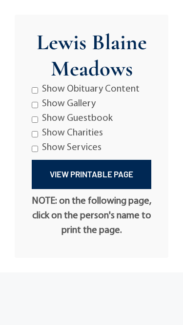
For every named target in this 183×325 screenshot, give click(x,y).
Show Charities (72, 133)
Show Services (72, 148)
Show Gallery (69, 104)
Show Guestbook (77, 118)
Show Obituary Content (91, 89)
